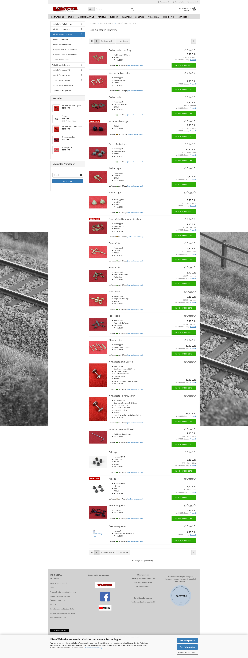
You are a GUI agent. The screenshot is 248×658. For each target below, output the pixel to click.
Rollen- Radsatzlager (119, 121)
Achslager (113, 452)
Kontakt (53, 604)
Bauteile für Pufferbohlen (62, 24)
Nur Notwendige (187, 647)
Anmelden (68, 181)
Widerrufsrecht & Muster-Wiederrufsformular (60, 598)
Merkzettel (193, 2)
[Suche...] (132, 9)
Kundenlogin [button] (179, 2)
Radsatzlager (115, 168)
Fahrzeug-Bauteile (86, 17)
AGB (52, 587)
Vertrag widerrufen (60, 630)
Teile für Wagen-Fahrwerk (62, 34)
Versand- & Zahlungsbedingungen (63, 592)
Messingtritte (115, 340)
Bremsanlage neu (117, 526)
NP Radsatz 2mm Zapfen (121, 361)
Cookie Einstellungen (58, 617)
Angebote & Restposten (61, 90)
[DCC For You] (67, 9)
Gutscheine (183, 17)
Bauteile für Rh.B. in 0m (61, 75)
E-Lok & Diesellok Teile (60, 60)
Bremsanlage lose (117, 505)
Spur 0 (71, 17)
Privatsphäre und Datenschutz (62, 609)
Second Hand (169, 17)
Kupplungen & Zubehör (61, 80)
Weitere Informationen (187, 652)
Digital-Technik (57, 17)
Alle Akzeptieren (187, 640)
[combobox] (107, 41)
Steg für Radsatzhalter (120, 73)
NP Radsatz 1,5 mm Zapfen (122, 395)
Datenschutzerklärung (93, 648)
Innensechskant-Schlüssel (121, 429)
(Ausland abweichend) (135, 65)
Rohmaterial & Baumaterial (62, 85)
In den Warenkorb (183, 65)
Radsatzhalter (115, 97)
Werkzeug (102, 17)
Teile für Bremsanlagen (61, 29)
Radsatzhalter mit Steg (120, 50)
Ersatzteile (126, 17)
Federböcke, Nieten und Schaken (125, 219)
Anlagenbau (153, 17)
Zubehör (114, 17)
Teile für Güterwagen (60, 39)
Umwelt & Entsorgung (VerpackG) (63, 613)
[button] (163, 2)
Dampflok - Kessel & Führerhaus (64, 49)
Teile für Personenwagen (61, 44)
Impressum (54, 579)
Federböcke (114, 243)
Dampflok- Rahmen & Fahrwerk (64, 54)
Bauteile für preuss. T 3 (61, 70)
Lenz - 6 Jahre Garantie (58, 583)
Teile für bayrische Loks (61, 65)
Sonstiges (139, 17)
